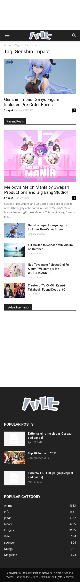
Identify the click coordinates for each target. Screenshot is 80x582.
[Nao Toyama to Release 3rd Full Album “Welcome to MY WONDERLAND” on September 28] (14, 270)
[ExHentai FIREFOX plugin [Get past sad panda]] (14, 478)
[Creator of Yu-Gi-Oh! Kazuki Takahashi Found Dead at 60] (14, 290)
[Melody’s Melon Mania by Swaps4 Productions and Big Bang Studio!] (40, 156)
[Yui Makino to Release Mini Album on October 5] (14, 250)
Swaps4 (8, 110)
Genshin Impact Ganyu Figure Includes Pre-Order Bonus (31, 102)
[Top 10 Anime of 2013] (14, 457)
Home (7, 45)
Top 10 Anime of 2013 (42, 453)
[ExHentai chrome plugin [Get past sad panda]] (14, 439)
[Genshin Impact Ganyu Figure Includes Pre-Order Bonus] (40, 76)
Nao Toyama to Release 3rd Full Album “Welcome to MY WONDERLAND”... (49, 269)
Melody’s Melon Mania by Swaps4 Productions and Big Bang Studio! (36, 190)
